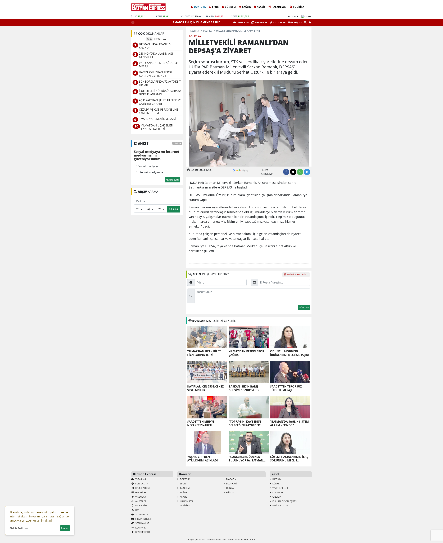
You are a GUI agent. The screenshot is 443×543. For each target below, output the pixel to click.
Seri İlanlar (142, 523)
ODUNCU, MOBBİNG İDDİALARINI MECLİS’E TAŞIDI (289, 353)
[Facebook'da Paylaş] (286, 172)
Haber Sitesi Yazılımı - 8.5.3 (241, 539)
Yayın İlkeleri (280, 487)
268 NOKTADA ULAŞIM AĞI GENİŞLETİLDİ (156, 55)
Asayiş (261, 6)
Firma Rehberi (143, 518)
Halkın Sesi (279, 6)
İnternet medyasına (150, 172)
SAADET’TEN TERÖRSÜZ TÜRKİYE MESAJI (286, 388)
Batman (292, 16)
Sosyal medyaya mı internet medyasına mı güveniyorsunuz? (156, 155)
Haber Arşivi (142, 487)
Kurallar (277, 492)
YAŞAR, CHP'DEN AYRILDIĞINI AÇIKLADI (202, 458)
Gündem (230, 6)
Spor (215, 6)
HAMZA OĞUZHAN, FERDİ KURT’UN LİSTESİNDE (155, 74)
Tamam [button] (65, 528)
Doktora (200, 6)
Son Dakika (141, 483)
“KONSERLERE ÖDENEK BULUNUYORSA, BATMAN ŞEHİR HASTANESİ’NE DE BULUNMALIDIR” (246, 458)
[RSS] (310, 22)
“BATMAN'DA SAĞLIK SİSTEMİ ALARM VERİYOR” (290, 423)
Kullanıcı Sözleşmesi (284, 501)
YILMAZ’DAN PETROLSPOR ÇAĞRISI (246, 353)
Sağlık (246, 6)
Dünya (230, 487)
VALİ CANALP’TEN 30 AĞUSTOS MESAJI (158, 64)
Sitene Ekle (141, 514)
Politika (298, 6)
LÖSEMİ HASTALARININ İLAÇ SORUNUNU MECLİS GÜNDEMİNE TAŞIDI (289, 458)
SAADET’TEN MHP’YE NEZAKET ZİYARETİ (201, 423)
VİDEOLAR (242, 22)
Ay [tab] (164, 39)
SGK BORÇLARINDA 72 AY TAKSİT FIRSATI (160, 83)
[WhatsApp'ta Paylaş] (300, 172)
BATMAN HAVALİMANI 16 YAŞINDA (154, 46)
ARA (175, 209)
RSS (137, 510)
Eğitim (230, 492)
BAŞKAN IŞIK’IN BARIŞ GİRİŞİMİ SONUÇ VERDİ (244, 388)
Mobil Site (141, 505)
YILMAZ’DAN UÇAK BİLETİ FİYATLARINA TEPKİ (204, 353)
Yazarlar (279, 22)
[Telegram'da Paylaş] (307, 172)
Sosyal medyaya (148, 166)
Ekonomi (231, 483)
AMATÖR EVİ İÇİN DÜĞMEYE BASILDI (197, 22)
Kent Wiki (140, 527)
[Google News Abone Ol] (240, 170)
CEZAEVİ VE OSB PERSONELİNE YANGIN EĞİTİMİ (158, 111)
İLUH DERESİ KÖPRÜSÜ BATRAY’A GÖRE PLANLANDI (160, 92)
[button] (308, 6)
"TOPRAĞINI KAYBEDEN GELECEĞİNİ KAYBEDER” (245, 423)
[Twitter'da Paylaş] (293, 172)
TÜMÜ (176, 143)
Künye (275, 483)
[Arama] (305, 22)
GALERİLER (261, 22)
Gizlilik (276, 496)
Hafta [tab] (157, 39)
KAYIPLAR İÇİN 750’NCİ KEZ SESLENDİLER (205, 388)
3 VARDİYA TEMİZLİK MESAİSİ (157, 119)
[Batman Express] (148, 7)
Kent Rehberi (142, 531)
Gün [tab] (149, 39)
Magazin (231, 479)
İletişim (296, 22)
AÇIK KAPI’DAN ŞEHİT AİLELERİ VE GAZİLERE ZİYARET (160, 102)
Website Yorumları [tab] (297, 274)
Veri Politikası (280, 505)
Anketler (140, 501)
